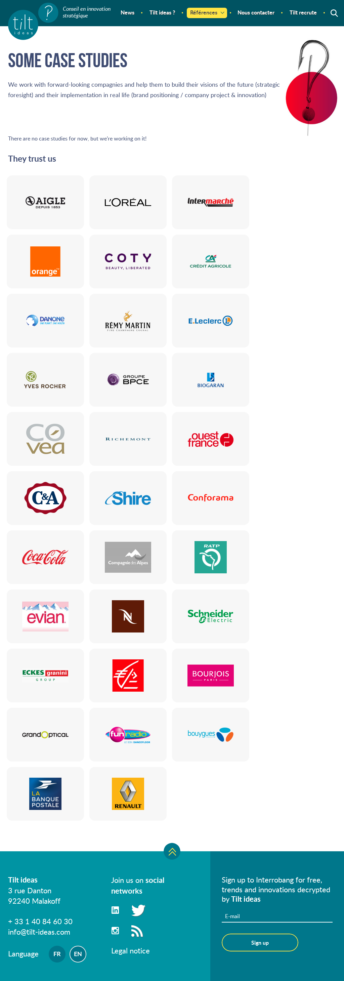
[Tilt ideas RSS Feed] (137, 930)
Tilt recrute (303, 12)
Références (203, 12)
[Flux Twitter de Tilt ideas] (137, 910)
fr (57, 953)
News (127, 12)
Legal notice (130, 950)
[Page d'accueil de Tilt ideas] (33, 21)
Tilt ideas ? (162, 12)
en (78, 953)
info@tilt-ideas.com (39, 932)
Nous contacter (256, 12)
